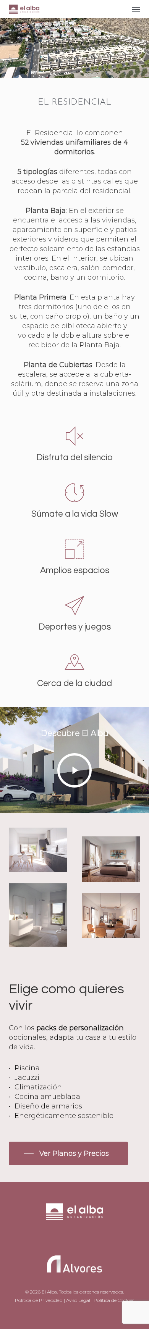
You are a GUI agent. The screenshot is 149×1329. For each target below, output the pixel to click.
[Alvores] (74, 1223)
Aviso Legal (78, 1300)
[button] (136, 9)
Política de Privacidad (39, 1300)
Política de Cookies (114, 1300)
